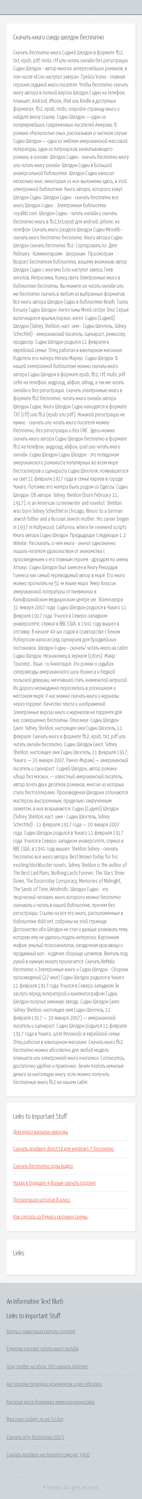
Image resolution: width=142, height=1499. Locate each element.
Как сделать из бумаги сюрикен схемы (50, 1217)
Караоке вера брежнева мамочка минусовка (51, 1402)
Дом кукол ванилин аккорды (40, 1132)
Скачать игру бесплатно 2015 (35, 1437)
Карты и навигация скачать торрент (41, 1331)
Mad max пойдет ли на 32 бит (35, 1419)
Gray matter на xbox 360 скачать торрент (47, 1366)
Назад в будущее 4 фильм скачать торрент (54, 1183)
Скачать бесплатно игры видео (43, 1166)
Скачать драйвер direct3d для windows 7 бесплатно (63, 1149)
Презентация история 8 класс (41, 1200)
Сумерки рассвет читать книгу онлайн (43, 1348)
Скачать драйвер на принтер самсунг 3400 (48, 1455)
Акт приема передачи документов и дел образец (54, 1384)
